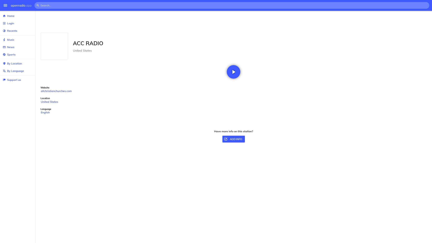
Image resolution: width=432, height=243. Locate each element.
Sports (11, 54)
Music (10, 39)
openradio (21, 5)
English (45, 112)
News (10, 47)
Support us (14, 80)
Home (11, 16)
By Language (15, 71)
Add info (236, 139)
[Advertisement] (233, 21)
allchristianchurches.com (56, 91)
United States (49, 101)
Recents (12, 30)
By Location (14, 63)
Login (10, 23)
